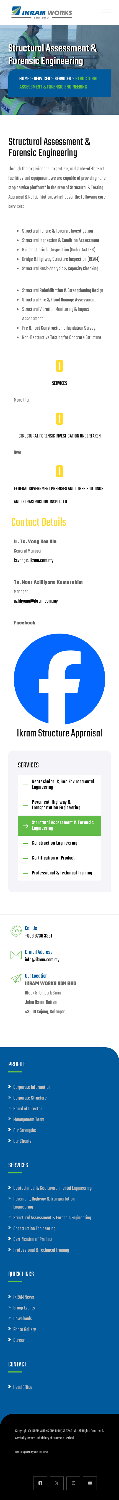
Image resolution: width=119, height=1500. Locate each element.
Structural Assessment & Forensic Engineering (63, 825)
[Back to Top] (107, 1491)
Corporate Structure (30, 1098)
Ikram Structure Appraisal (59, 734)
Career (19, 1341)
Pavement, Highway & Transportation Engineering (56, 805)
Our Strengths (24, 1131)
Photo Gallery (24, 1330)
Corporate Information (32, 1088)
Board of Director (27, 1109)
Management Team (28, 1120)
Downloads (22, 1319)
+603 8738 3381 (38, 936)
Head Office (22, 1388)
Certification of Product (53, 858)
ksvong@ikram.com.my (33, 561)
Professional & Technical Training (62, 873)
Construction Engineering (54, 843)
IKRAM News (23, 1297)
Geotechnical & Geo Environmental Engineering (63, 784)
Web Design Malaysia (26, 1452)
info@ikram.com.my (42, 960)
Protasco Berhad (63, 1438)
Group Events (24, 1308)
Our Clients (22, 1141)
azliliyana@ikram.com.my (36, 601)
